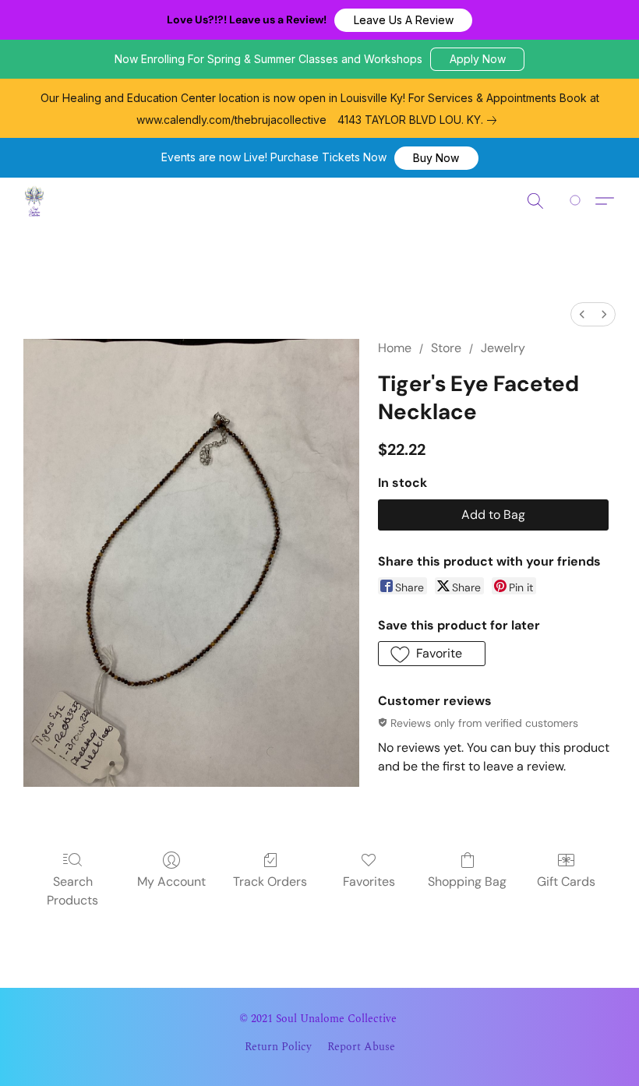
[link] (420, 120)
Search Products (72, 890)
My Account (171, 881)
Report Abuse (361, 1047)
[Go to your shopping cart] (578, 201)
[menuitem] (582, 314)
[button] (403, 20)
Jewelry (503, 348)
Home (394, 348)
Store (446, 348)
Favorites (369, 881)
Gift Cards (566, 881)
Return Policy (278, 1047)
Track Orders (270, 881)
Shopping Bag (467, 881)
